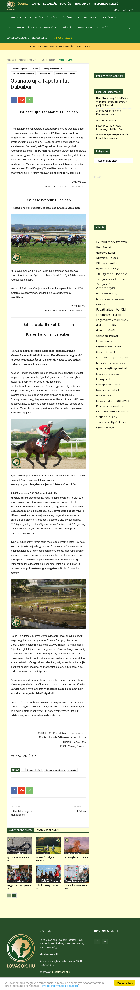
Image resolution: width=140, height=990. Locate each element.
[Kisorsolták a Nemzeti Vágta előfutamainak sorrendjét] (76, 874)
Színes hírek (106, 417)
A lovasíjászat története (76, 857)
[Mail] (105, 941)
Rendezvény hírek (34, 17)
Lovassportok (45, 73)
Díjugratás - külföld (110, 279)
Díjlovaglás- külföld (106, 263)
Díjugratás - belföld (111, 274)
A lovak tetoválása (106, 120)
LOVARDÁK (50, 3)
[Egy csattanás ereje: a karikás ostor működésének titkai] (19, 845)
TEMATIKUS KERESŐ (105, 3)
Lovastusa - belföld (104, 395)
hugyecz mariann (104, 346)
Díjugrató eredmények (106, 286)
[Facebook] (97, 941)
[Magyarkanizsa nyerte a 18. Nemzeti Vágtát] (19, 874)
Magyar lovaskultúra (29, 59)
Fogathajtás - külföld (108, 314)
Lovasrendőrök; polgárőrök (108, 374)
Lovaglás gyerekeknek (116, 368)
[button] (129, 28)
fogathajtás (101, 304)
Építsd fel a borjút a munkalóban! (21, 813)
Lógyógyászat (69, 17)
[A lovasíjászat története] (76, 845)
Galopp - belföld (107, 325)
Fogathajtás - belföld (111, 309)
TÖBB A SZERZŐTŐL (48, 830)
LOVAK (35, 3)
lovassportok (103, 379)
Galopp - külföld (34, 770)
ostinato (72, 770)
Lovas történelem (72, 853)
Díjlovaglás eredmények (108, 268)
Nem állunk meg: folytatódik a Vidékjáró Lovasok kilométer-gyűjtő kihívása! (112, 102)
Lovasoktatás (14, 27)
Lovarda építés (103, 27)
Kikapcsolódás (39, 38)
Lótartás (50, 17)
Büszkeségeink (49, 59)
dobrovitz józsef (105, 252)
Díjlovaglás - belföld (107, 257)
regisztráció (127, 10)
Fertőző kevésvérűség (106, 293)
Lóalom (81, 811)
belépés (116, 10)
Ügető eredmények (105, 427)
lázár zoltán (102, 406)
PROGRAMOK (82, 3)
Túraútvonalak (102, 422)
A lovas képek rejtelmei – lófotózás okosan (109, 112)
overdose (117, 406)
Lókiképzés (88, 17)
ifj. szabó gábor (120, 357)
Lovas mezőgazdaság (18, 38)
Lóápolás (67, 27)
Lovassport (13, 17)
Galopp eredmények (52, 69)
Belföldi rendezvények (111, 242)
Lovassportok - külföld (107, 390)
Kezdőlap (11, 59)
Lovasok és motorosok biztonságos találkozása (109, 127)
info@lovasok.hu (61, 972)
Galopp (34, 69)
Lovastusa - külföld (105, 401)
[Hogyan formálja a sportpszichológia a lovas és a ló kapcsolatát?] (48, 845)
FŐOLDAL (22, 3)
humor (118, 346)
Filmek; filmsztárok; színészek (110, 299)
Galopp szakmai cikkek (23, 73)
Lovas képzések (52, 27)
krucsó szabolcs (118, 362)
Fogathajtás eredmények (112, 320)
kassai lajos (101, 363)
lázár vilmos (122, 400)
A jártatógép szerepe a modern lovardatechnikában (113, 136)
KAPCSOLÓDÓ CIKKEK (20, 830)
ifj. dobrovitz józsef (105, 352)
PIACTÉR (65, 3)
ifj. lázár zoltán (103, 357)
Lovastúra (83, 27)
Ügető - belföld (119, 422)
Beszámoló (103, 247)
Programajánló (119, 411)
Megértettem (125, 983)
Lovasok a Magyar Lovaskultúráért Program (47, 880)
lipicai (99, 368)
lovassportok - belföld (108, 384)
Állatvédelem (35, 27)
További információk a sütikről (59, 985)
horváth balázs (104, 341)
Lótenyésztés (107, 17)
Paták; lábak (102, 411)
